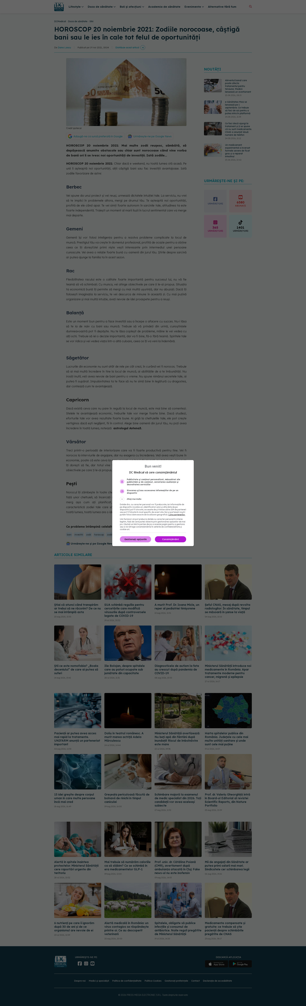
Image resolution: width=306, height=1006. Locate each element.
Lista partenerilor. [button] (176, 514)
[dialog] (153, 503)
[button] (153, 499)
